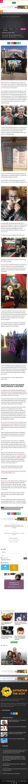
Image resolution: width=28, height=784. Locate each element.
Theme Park (5, 30)
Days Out (17, 29)
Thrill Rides (18, 509)
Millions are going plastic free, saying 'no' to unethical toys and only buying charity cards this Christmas (14, 525)
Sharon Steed (5, 35)
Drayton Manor (4, 84)
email (14, 472)
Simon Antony (23, 781)
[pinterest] (15, 43)
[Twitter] (14, 713)
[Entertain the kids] (14, 1)
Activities (7, 16)
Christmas (11, 29)
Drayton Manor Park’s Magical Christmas (10, 422)
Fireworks (21, 507)
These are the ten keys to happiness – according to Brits (14, 533)
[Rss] (16, 713)
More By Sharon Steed (13, 540)
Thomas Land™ (22, 407)
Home (3, 16)
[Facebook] (11, 713)
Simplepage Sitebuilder (11, 781)
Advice (4, 659)
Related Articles (14, 538)
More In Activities (13, 541)
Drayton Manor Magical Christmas (15, 467)
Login (25, 558)
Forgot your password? (6, 559)
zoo (25, 92)
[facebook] (8, 43)
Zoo (20, 175)
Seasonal (23, 29)
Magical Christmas (4, 509)
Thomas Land (12, 509)
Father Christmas (14, 507)
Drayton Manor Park (5, 392)
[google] (13, 43)
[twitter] (11, 43)
